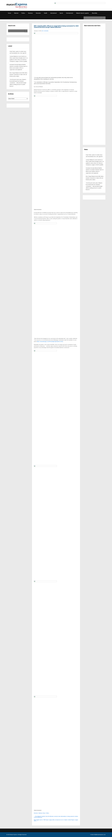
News (44, 813)
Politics (23, 13)
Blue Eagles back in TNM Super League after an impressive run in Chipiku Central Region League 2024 (56, 820)
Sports (61, 13)
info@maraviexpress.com (100, 834)
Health (45, 13)
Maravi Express (13, 834)
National (16, 13)
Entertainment (69, 13)
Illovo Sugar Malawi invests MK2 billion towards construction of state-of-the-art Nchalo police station (18, 74)
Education (38, 13)
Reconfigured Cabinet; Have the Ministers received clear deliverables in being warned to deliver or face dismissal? (56, 817)
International (53, 13)
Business (30, 13)
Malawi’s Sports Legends (82, 13)
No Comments (45, 30)
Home (9, 13)
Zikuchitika (94, 13)
